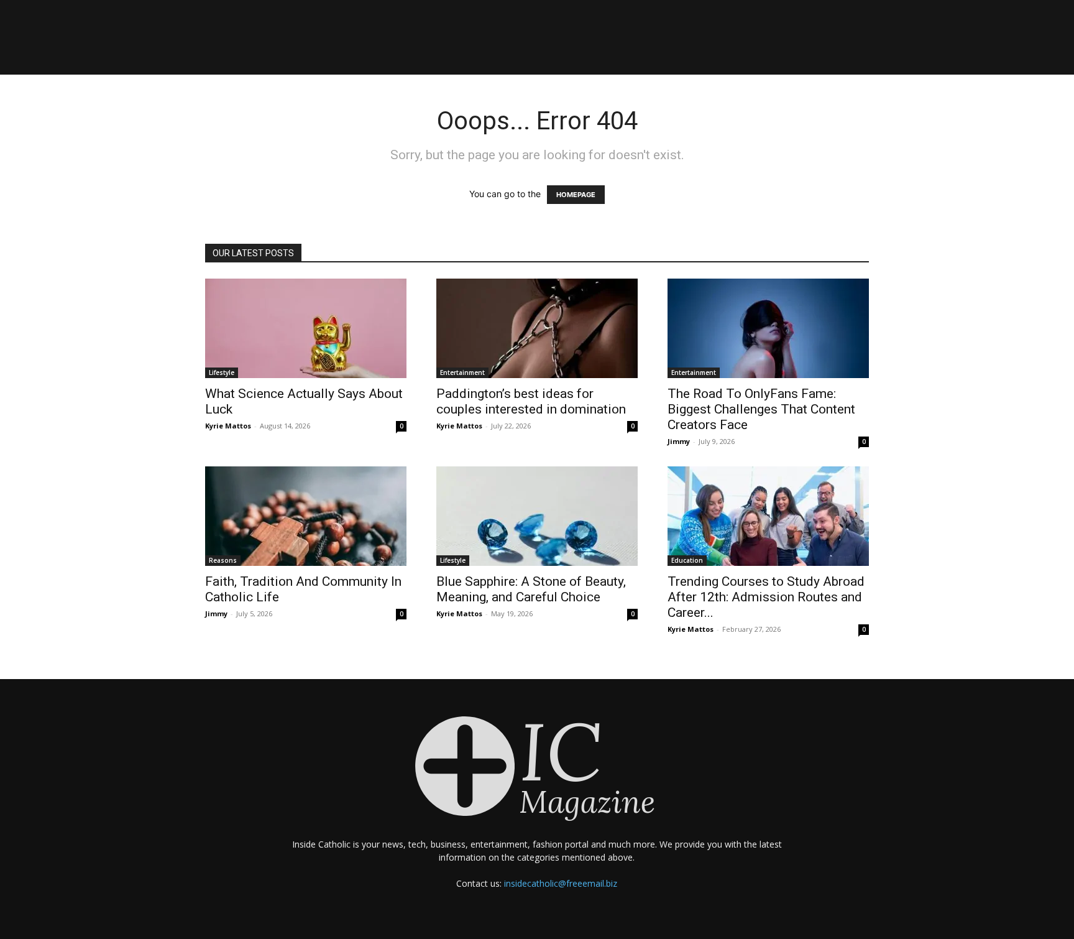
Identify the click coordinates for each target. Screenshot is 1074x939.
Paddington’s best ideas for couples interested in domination (531, 401)
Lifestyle (221, 372)
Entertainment (462, 372)
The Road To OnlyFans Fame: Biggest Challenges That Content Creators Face (761, 409)
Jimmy (679, 441)
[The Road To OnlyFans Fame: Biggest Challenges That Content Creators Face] (768, 328)
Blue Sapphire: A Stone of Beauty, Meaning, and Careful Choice (531, 589)
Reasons (223, 560)
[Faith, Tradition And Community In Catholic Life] (305, 516)
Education (687, 560)
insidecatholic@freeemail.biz (560, 883)
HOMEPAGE (575, 194)
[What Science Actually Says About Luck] (305, 328)
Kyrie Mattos (228, 425)
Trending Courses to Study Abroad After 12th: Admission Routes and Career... (766, 597)
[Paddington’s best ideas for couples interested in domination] (537, 328)
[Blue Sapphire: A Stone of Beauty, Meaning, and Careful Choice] (537, 516)
